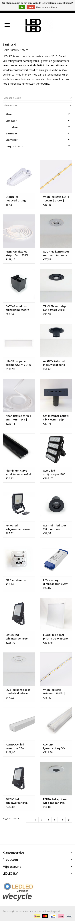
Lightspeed (54, 911)
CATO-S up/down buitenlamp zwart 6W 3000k (17, 308)
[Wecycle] (37, 897)
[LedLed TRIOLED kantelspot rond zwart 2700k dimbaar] (56, 285)
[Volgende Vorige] (68, 820)
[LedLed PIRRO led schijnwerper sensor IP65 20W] (19, 504)
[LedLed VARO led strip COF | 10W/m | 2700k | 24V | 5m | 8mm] (56, 176)
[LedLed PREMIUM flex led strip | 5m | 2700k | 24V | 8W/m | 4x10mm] (19, 231)
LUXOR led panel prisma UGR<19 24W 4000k (18, 363)
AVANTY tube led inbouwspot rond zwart (54, 363)
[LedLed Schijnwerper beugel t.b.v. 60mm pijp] (56, 395)
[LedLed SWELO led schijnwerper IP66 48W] (19, 614)
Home (6, 50)
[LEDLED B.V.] (44, 25)
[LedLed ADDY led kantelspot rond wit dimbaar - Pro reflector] (56, 231)
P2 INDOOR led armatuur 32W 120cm (15, 746)
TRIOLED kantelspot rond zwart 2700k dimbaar (56, 308)
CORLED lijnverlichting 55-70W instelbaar (54, 746)
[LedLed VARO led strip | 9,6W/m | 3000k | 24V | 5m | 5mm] (56, 669)
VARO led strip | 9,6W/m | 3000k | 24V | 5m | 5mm (54, 691)
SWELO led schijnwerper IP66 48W (16, 636)
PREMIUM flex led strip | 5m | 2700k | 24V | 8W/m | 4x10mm (18, 253)
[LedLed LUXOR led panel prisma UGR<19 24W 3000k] (56, 614)
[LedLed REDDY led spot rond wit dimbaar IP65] (56, 778)
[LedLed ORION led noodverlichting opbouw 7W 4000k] (19, 176)
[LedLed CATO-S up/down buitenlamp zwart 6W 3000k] (19, 285)
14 (61, 819)
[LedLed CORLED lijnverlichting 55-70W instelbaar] (56, 724)
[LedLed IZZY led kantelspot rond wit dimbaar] (19, 669)
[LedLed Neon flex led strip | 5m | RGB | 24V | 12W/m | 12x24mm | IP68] (19, 395)
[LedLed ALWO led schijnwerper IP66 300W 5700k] (56, 450)
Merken (15, 50)
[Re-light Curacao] (37, 887)
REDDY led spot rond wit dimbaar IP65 (56, 801)
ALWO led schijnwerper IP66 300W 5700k (54, 472)
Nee (31, 7)
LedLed (25, 50)
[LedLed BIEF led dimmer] (19, 559)
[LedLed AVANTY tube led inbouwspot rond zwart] (56, 340)
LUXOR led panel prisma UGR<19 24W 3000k (55, 636)
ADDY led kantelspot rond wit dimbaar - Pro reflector (56, 253)
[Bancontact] (53, 916)
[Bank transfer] (68, 916)
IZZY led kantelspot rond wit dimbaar (18, 691)
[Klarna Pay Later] (61, 916)
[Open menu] (7, 24)
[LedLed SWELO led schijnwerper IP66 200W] (19, 778)
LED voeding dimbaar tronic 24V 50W (55, 582)
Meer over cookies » (46, 7)
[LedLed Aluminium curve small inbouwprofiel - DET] (19, 450)
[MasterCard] (45, 916)
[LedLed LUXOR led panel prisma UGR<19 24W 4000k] (19, 340)
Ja (22, 7)
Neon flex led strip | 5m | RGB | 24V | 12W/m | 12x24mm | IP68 (19, 417)
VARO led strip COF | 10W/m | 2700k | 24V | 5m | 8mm (56, 198)
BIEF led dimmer (16, 580)
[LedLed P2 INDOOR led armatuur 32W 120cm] (19, 724)
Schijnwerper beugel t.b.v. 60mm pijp (56, 417)
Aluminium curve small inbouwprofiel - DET (18, 472)
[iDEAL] (36, 916)
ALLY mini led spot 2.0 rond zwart (54, 527)
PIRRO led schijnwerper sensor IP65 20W (18, 527)
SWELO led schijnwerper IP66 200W (16, 801)
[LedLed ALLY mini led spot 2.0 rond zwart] (56, 504)
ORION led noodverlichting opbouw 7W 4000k (17, 198)
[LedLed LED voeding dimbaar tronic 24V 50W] (56, 559)
